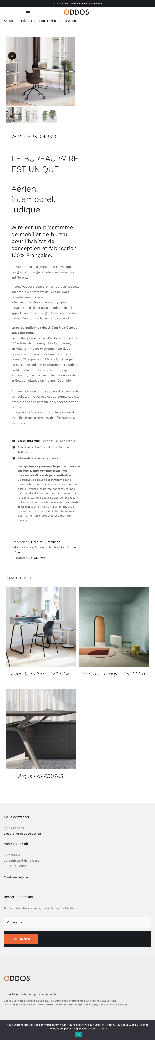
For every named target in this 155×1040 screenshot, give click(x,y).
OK (78, 1034)
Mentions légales (16, 877)
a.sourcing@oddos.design (22, 833)
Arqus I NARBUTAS (40, 776)
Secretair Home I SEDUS (40, 673)
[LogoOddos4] (77, 11)
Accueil (9, 20)
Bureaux (40, 20)
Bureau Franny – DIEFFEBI (114, 673)
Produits (24, 20)
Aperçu (40, 627)
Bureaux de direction (50, 547)
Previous (10, 71)
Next (70, 71)
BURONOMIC (37, 558)
